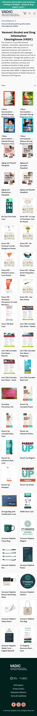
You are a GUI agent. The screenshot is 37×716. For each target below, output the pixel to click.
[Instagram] (23, 704)
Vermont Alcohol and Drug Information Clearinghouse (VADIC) (16, 25)
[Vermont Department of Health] (23, 678)
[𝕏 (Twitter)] (18, 704)
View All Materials (8, 21)
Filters (3, 85)
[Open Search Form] (30, 13)
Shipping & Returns (18, 692)
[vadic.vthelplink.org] (12, 13)
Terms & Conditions (18, 696)
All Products (18, 685)
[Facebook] (13, 704)
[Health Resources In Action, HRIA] (14, 678)
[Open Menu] (34, 13)
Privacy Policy (18, 688)
